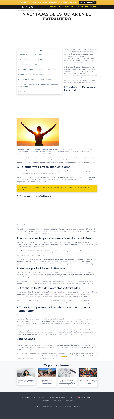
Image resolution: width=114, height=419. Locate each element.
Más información (87, 2)
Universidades (67, 7)
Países (53, 7)
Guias (21, 10)
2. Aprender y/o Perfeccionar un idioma (32, 59)
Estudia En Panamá (48, 401)
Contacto (39, 397)
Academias (82, 7)
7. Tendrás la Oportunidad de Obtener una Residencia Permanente (38, 86)
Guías (93, 7)
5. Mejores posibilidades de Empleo (31, 74)
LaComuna (66, 406)
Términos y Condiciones (67, 397)
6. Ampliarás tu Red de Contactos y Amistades (35, 79)
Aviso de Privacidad (50, 397)
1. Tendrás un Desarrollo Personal (30, 54)
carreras (64, 356)
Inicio (18, 10)
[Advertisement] (57, 34)
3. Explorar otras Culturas (27, 64)
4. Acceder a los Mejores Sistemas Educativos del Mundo (39, 69)
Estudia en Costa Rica (65, 401)
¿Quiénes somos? (28, 397)
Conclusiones (23, 92)
